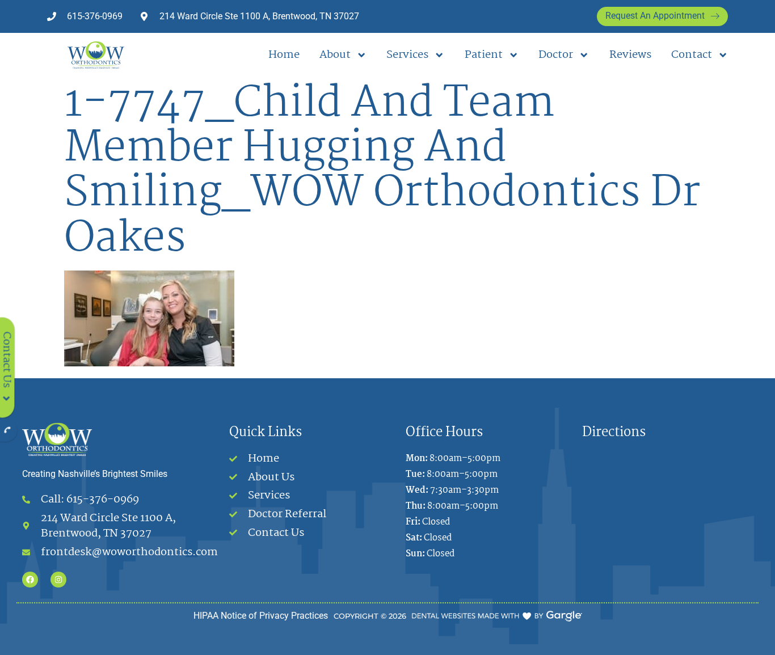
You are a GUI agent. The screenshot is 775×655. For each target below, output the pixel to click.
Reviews (630, 55)
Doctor (555, 55)
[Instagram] (58, 580)
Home (284, 55)
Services (407, 55)
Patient (484, 55)
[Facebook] (30, 580)
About (335, 55)
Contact (691, 55)
